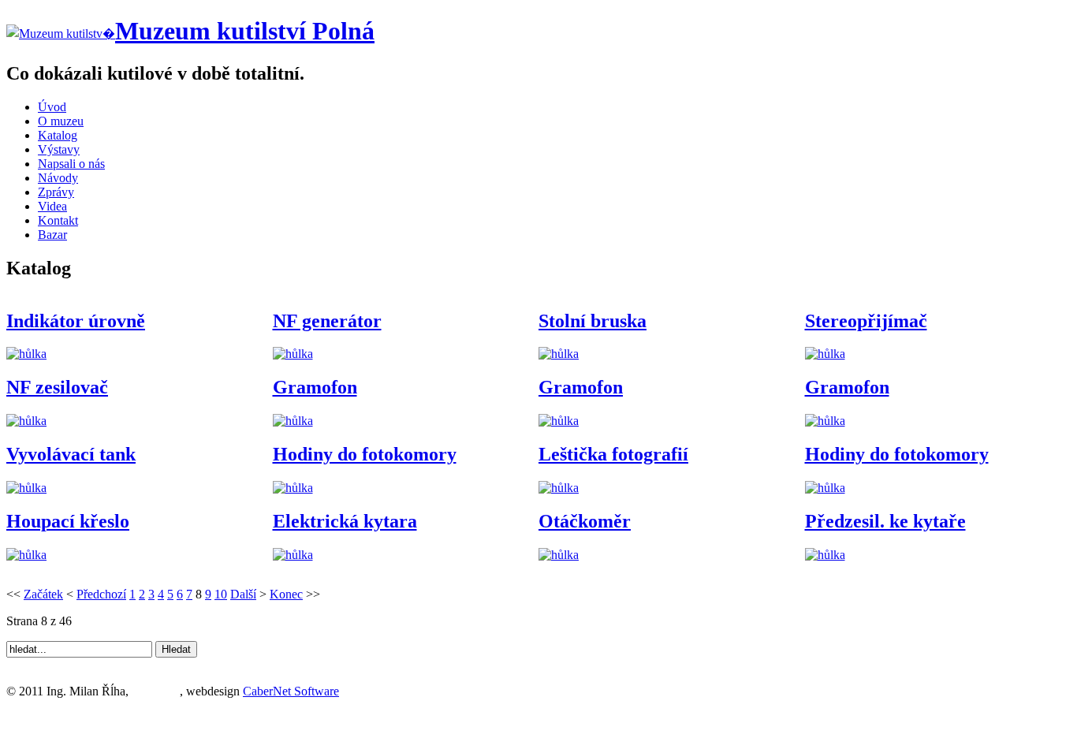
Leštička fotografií (613, 454)
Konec (286, 594)
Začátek (43, 594)
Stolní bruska (592, 321)
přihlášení (156, 691)
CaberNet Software (291, 691)
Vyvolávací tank (71, 454)
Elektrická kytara (345, 521)
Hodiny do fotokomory (365, 454)
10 (220, 594)
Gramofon (315, 387)
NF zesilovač (57, 387)
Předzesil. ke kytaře (885, 521)
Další (243, 594)
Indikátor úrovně (75, 321)
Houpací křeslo (67, 521)
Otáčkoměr (584, 521)
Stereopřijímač (866, 321)
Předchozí (101, 594)
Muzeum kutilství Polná (245, 31)
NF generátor (327, 321)
